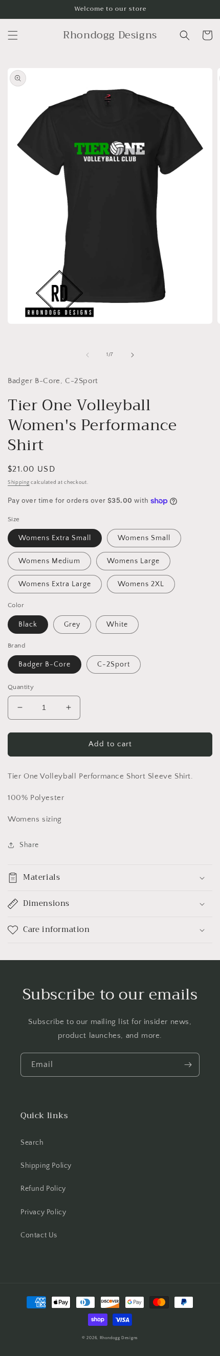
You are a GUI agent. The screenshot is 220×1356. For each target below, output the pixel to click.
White (117, 624)
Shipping (19, 482)
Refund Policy (43, 1189)
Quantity (21, 687)
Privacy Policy (43, 1212)
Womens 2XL (141, 584)
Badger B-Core (44, 664)
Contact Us (38, 1235)
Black (27, 624)
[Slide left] (87, 355)
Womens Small (144, 538)
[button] (13, 35)
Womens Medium (49, 561)
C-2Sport (113, 664)
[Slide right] (132, 355)
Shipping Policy (46, 1166)
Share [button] (29, 845)
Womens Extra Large (54, 584)
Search (32, 1143)
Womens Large (133, 561)
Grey (72, 624)
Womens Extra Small (54, 538)
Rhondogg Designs (119, 1338)
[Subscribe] (188, 1065)
